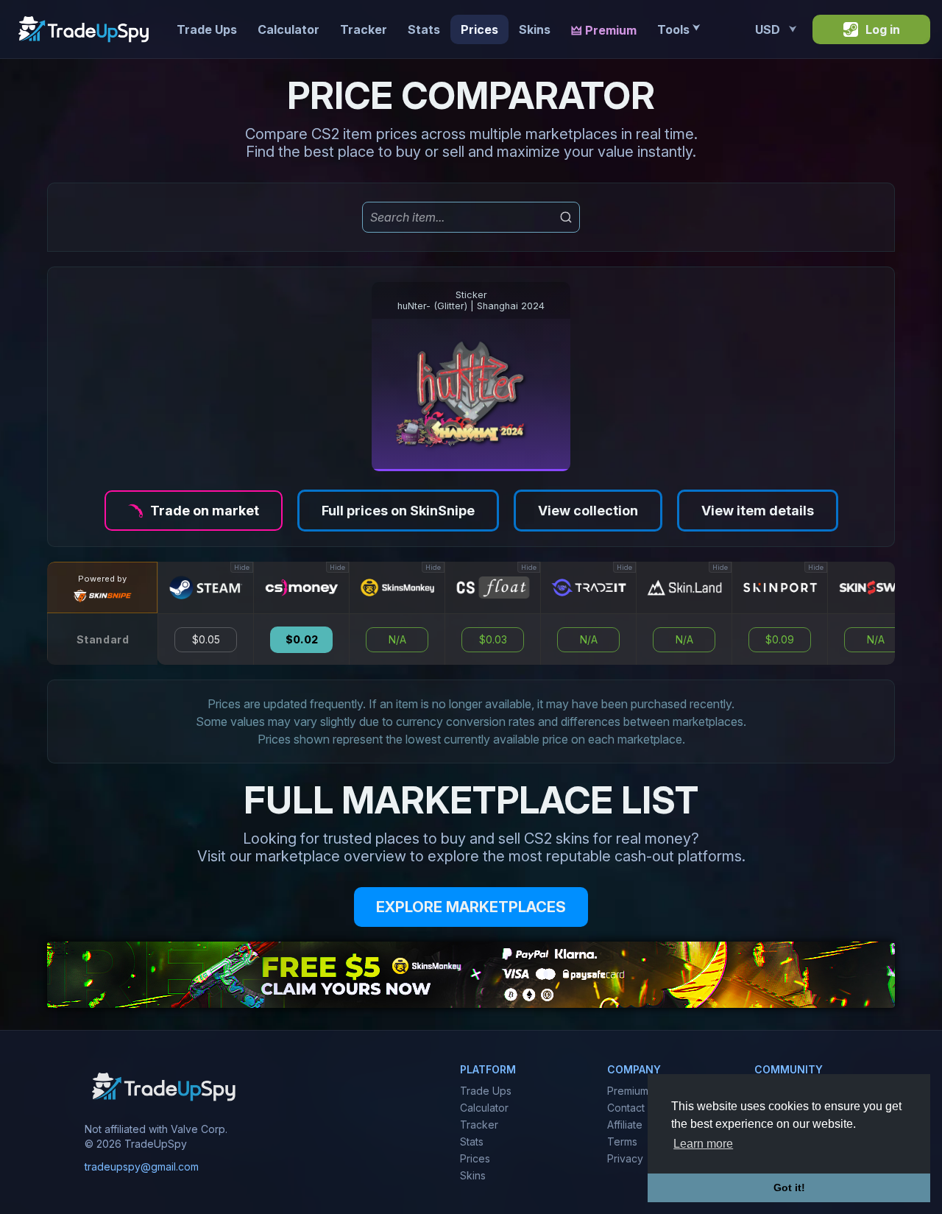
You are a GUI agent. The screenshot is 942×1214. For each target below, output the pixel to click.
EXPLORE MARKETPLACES (471, 907)
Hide (241, 567)
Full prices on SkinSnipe (398, 510)
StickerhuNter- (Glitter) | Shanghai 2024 (471, 300)
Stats (424, 29)
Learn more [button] (703, 1143)
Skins (534, 29)
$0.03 (493, 640)
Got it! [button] (789, 1187)
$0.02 (302, 640)
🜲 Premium (604, 30)
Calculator (288, 29)
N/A (397, 640)
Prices (479, 29)
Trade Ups (207, 29)
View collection (588, 510)
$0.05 (206, 640)
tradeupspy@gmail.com (142, 1166)
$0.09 (779, 640)
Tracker (363, 29)
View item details (757, 510)
